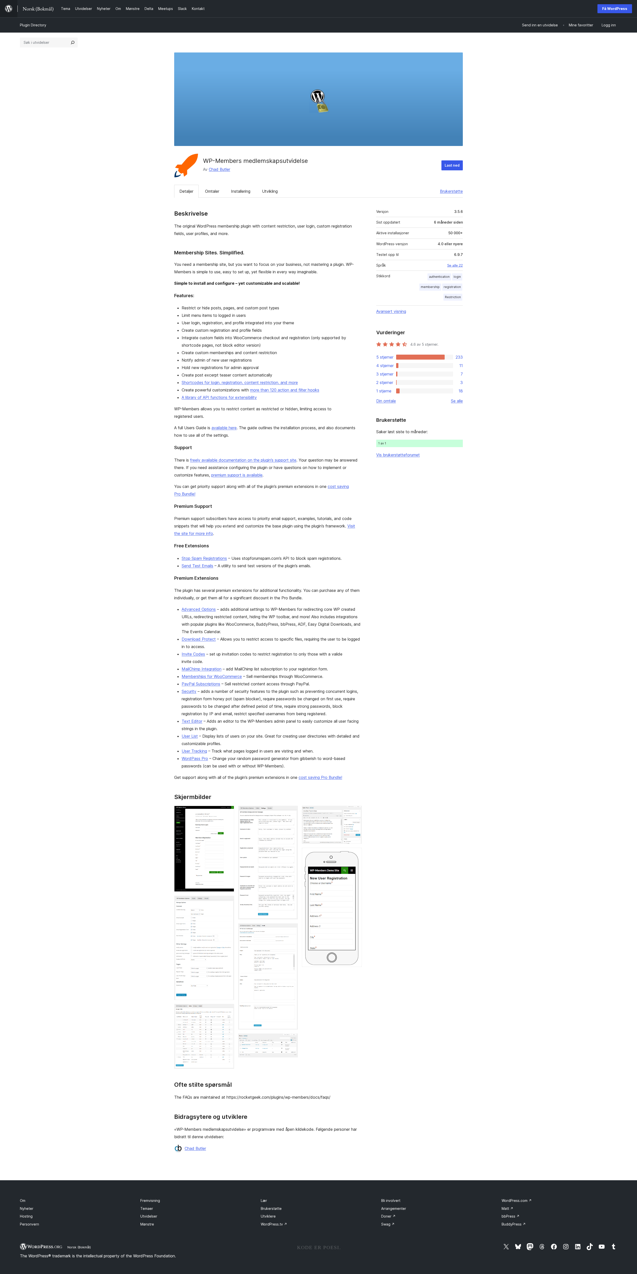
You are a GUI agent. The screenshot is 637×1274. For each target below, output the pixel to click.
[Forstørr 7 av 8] (355, 812)
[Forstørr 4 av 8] (291, 812)
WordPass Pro (195, 758)
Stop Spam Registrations (204, 558)
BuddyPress (514, 1224)
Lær (264, 1200)
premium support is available (237, 474)
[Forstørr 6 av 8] (291, 1040)
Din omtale (386, 400)
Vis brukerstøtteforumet (398, 454)
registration (452, 287)
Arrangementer (393, 1208)
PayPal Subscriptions (201, 683)
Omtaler (212, 191)
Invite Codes (193, 654)
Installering (240, 191)
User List (190, 736)
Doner (388, 1216)
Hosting (26, 1216)
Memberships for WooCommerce (212, 676)
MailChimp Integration (201, 668)
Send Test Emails (197, 565)
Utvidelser (148, 1216)
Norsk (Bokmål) (79, 1247)
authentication (439, 277)
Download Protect (199, 639)
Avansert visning (391, 311)
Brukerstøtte (451, 191)
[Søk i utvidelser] (73, 42)
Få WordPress (614, 8)
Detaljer (186, 191)
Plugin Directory (33, 25)
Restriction (453, 297)
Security (189, 691)
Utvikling (270, 191)
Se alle (457, 400)
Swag (388, 1224)
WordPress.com (517, 1200)
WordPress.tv (274, 1224)
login (457, 277)
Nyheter (26, 1208)
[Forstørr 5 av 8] (291, 930)
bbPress (511, 1216)
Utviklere (268, 1216)
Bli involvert (390, 1200)
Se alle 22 (455, 265)
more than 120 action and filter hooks (284, 389)
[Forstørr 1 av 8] (227, 812)
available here (224, 427)
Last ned (452, 165)
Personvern (29, 1224)
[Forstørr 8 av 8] (355, 854)
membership (430, 287)
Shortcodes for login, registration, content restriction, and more (240, 382)
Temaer (146, 1208)
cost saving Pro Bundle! (320, 777)
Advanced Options (199, 609)
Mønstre (147, 1224)
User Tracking (194, 751)
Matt (507, 1208)
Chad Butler (219, 169)
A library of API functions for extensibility (219, 397)
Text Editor (192, 721)
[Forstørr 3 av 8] (227, 1010)
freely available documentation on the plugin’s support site (243, 460)
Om (22, 1200)
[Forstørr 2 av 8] (227, 902)
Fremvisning (150, 1200)
